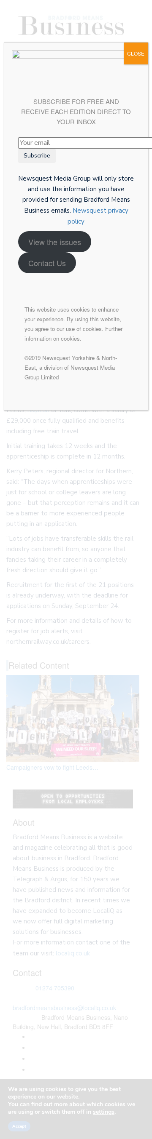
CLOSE (135, 53)
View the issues (54, 241)
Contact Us (47, 262)
